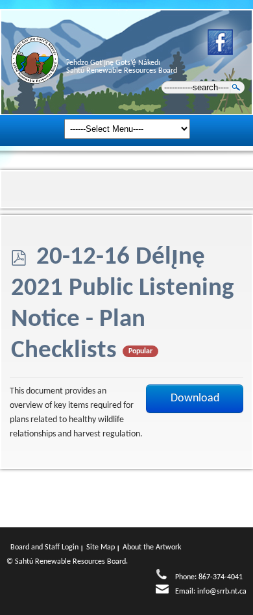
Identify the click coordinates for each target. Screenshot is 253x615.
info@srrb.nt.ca (222, 592)
